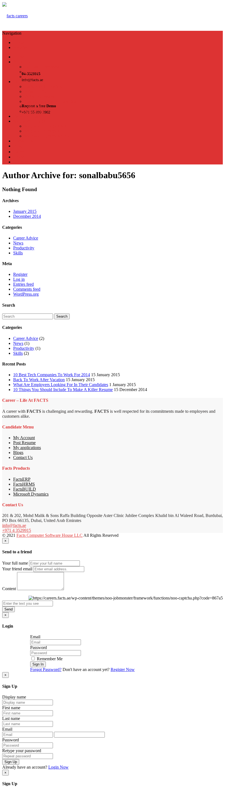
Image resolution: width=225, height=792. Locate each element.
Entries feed (23, 284)
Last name (11, 718)
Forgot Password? (45, 669)
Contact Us (23, 141)
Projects (31, 71)
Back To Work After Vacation (39, 379)
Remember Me (49, 658)
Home (18, 56)
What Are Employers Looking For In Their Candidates (60, 384)
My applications (27, 447)
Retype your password (21, 750)
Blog (17, 146)
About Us (21, 61)
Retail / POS (35, 91)
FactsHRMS (24, 484)
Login (19, 42)
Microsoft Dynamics (31, 494)
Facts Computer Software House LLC (49, 535)
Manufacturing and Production (50, 101)
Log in (19, 279)
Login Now (58, 767)
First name (11, 707)
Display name (14, 697)
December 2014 (27, 216)
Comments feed (26, 289)
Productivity (23, 248)
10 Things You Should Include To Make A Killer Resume (63, 389)
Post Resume (24, 442)
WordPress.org (26, 294)
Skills (18, 253)
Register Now (123, 669)
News (18, 243)
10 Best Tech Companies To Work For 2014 (51, 374)
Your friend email (17, 568)
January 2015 (24, 211)
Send (8, 609)
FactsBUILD (24, 489)
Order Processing (39, 96)
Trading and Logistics (43, 86)
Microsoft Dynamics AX (45, 126)
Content (9, 588)
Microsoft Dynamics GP (45, 131)
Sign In (38, 664)
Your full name (15, 563)
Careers (19, 151)
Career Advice (25, 238)
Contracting (34, 106)
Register (20, 47)
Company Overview (42, 66)
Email (35, 636)
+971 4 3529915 (16, 530)
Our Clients (34, 76)
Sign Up (10, 762)
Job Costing (34, 111)
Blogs (18, 452)
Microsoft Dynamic (30, 121)
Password (38, 647)
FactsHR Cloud (26, 116)
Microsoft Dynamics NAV (47, 136)
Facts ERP (22, 81)
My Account (24, 437)
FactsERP (21, 479)
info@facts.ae (14, 525)
